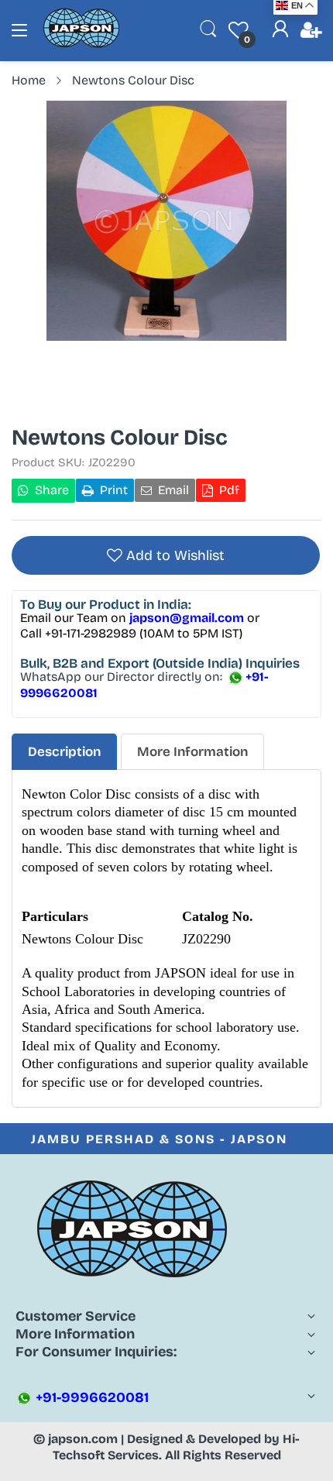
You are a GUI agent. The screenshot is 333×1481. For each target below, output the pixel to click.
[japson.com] (81, 44)
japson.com (83, 1438)
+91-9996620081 (91, 1397)
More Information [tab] (192, 752)
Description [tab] (64, 752)
